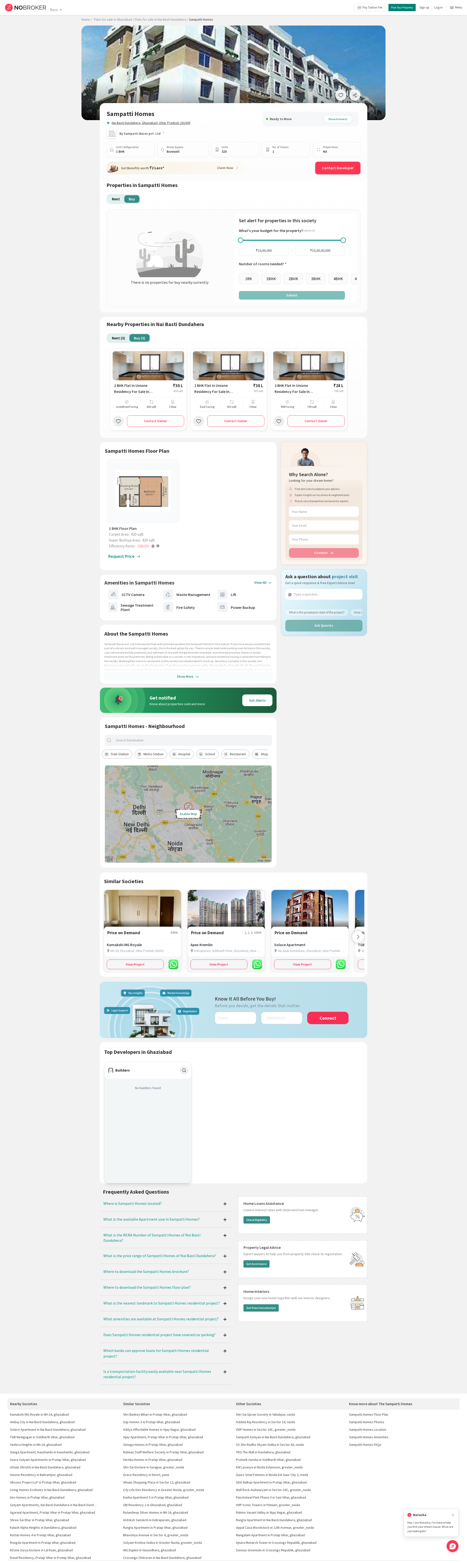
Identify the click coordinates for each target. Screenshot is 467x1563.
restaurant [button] (238, 754)
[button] (144, 546)
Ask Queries (323, 625)
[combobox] (192, 740)
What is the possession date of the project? (317, 612)
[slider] (240, 240)
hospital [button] (184, 754)
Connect (321, 553)
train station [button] (120, 754)
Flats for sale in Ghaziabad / (114, 19)
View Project (135, 964)
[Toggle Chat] (452, 1546)
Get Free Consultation (261, 1308)
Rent (54, 9)
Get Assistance (256, 1264)
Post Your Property (402, 7)
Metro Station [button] (153, 754)
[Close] (453, 1515)
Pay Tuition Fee (372, 7)
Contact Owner (155, 421)
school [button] (210, 754)
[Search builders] (184, 1070)
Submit (291, 295)
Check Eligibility (256, 1220)
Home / (86, 19)
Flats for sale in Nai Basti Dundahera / (161, 19)
